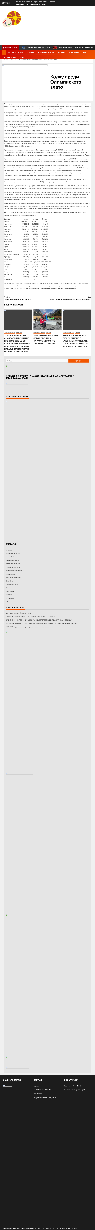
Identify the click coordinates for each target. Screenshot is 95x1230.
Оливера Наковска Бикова (15, 571)
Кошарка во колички (13, 567)
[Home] (4, 52)
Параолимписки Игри (40, 2)
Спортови (19, 332)
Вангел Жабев (10, 557)
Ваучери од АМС (35, 4)
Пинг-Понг (52, 2)
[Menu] (8, 52)
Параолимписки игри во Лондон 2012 (17, 298)
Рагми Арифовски (12, 584)
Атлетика (29, 2)
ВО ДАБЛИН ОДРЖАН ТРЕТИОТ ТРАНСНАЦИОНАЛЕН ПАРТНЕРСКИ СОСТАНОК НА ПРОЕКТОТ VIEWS (41, 623)
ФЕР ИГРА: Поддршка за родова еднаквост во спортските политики (29, 627)
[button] (8, 52)
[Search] (91, 55)
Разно (8, 588)
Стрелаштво (20, 4)
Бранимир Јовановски (13, 553)
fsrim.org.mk (15, 31)
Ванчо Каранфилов (12, 560)
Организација (20, 2)
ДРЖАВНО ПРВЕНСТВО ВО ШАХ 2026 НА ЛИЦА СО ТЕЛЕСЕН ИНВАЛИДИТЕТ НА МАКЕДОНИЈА (39, 620)
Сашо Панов (10, 591)
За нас (44, 4)
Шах (27, 4)
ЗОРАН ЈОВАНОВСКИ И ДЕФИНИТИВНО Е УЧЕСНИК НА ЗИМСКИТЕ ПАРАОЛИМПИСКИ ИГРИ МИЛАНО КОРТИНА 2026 (75, 340)
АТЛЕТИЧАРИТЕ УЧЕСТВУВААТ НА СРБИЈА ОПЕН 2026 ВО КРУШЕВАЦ (30, 617)
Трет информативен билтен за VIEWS (38, 47)
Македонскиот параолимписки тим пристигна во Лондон (70, 298)
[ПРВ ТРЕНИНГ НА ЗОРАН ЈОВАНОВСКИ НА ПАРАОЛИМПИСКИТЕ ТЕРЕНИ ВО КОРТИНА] (47, 319)
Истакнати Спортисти (13, 564)
